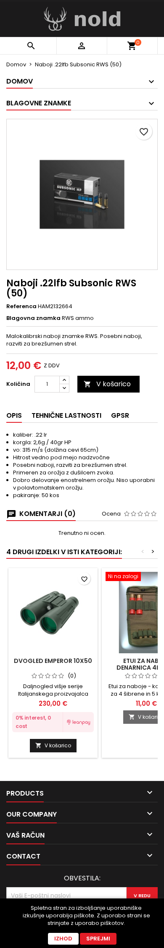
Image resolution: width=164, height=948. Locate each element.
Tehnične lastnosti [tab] (66, 415)
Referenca (21, 306)
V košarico (107, 384)
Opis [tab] (14, 415)
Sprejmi (98, 939)
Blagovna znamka (33, 318)
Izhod (63, 939)
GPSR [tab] (120, 415)
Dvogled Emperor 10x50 (53, 661)
